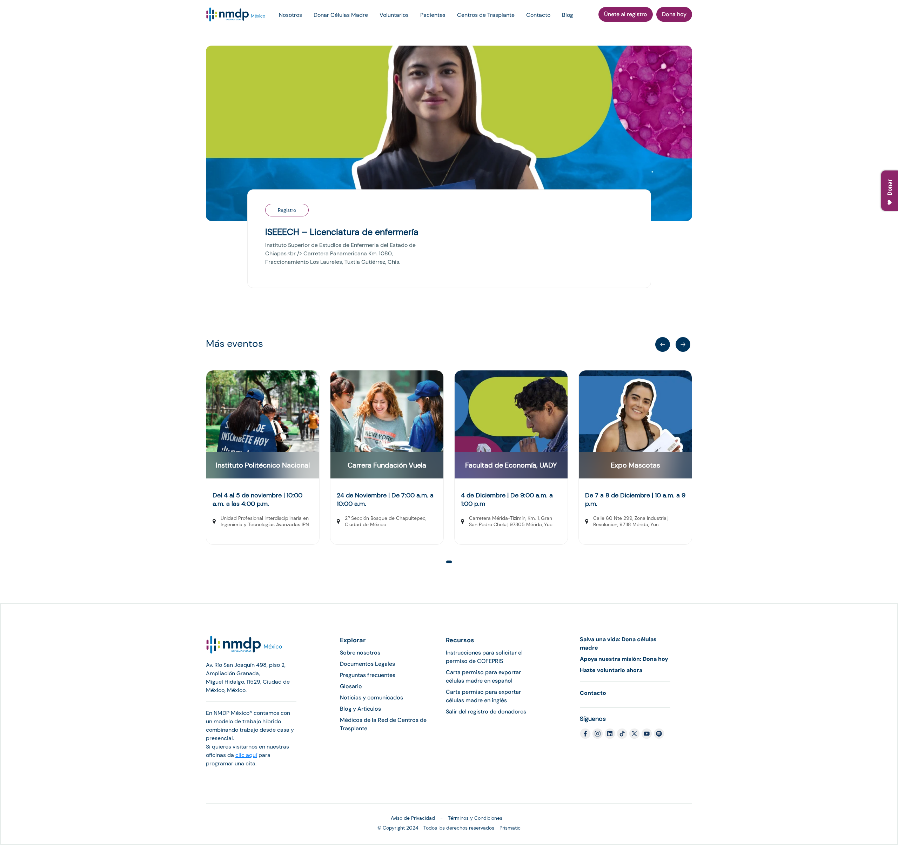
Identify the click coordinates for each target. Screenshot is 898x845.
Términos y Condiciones (475, 818)
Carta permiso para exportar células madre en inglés (483, 696)
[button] (449, 562)
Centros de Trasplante (486, 15)
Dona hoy (674, 14)
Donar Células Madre (341, 15)
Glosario (351, 686)
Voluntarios (394, 15)
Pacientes (432, 15)
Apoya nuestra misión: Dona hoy (624, 659)
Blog (567, 15)
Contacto (538, 15)
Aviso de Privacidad (413, 818)
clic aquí (246, 755)
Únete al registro (625, 14)
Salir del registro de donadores (486, 711)
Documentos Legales (367, 664)
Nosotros (290, 15)
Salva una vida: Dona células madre (618, 643)
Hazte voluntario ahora (611, 670)
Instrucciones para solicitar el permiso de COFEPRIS (484, 657)
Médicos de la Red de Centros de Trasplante (383, 724)
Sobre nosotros (360, 652)
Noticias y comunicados (371, 697)
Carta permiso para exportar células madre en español (483, 676)
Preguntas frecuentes (367, 675)
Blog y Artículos (360, 708)
